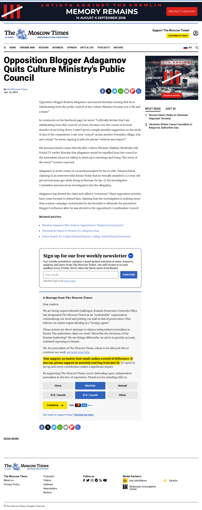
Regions (44, 47)
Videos (47, 480)
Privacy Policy (70, 281)
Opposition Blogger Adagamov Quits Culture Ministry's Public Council (65, 69)
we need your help (78, 352)
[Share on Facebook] (102, 91)
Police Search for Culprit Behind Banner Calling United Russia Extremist (86, 236)
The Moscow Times (15, 476)
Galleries (48, 484)
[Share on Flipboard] (132, 91)
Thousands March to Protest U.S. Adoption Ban (70, 230)
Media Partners (132, 476)
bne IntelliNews (138, 480)
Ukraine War (27, 47)
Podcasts (104, 47)
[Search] (197, 48)
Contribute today (178, 35)
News (13, 47)
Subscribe (129, 274)
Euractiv (173, 480)
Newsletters (50, 488)
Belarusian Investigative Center (142, 487)
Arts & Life (87, 47)
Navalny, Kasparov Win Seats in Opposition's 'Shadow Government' (83, 225)
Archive (118, 47)
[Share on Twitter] (108, 91)
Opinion (72, 47)
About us (9, 480)
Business (57, 47)
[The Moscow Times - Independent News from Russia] (36, 33)
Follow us (88, 476)
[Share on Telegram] (114, 91)
